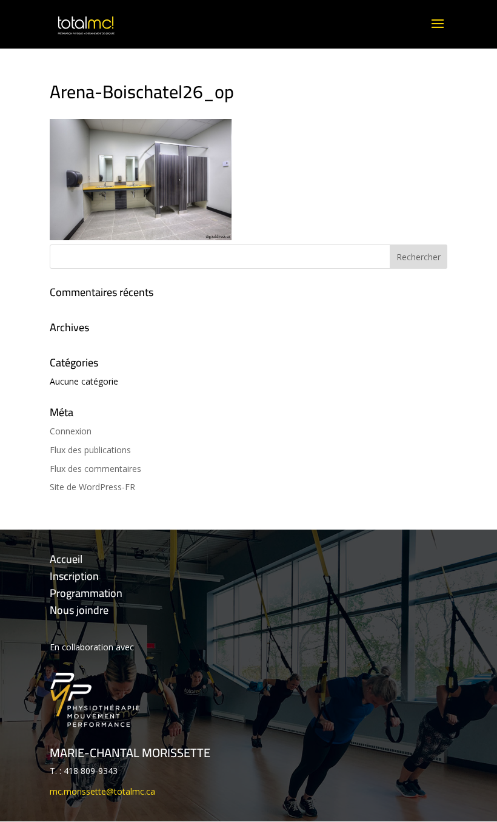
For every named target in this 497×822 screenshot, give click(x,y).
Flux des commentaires (95, 468)
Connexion (71, 431)
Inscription (74, 576)
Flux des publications (90, 450)
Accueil (66, 559)
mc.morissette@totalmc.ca (102, 791)
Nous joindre (79, 610)
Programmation (86, 593)
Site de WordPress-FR (92, 487)
